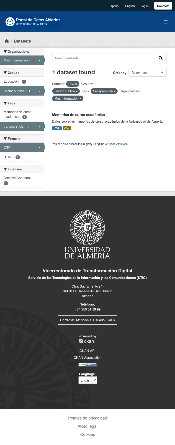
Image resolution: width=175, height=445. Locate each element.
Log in (145, 6)
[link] (163, 6)
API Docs (122, 144)
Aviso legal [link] (87, 426)
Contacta (163, 6)
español (113, 6)
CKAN (86, 341)
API (107, 144)
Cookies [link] (87, 434)
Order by (119, 72)
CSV (66, 128)
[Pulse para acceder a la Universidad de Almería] (87, 234)
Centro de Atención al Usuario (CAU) (87, 319)
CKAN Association (87, 357)
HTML (57, 128)
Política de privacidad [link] (87, 418)
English (130, 6)
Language (87, 374)
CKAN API (87, 350)
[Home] (7, 41)
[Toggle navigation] (165, 22)
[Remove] (76, 84)
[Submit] (161, 58)
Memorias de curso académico (78, 114)
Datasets (22, 41)
